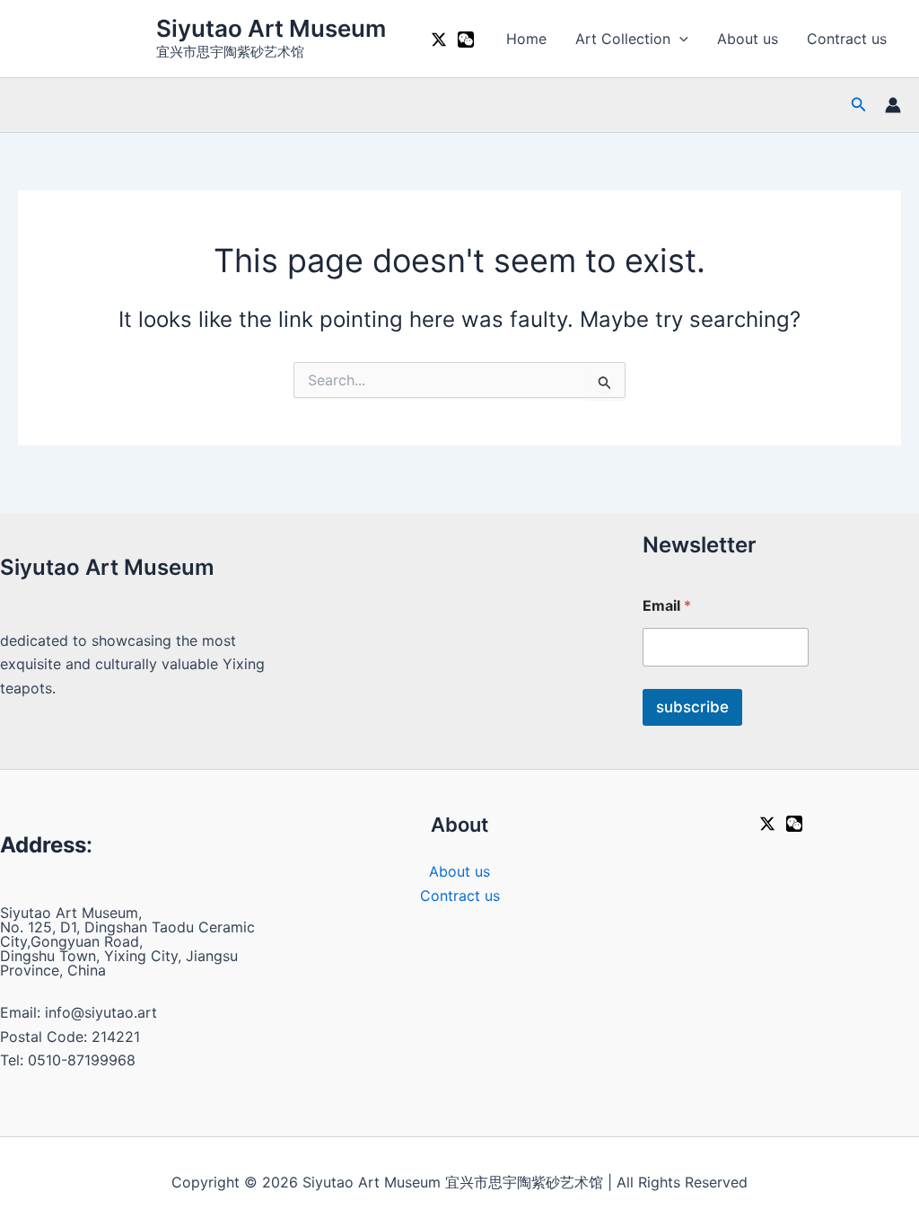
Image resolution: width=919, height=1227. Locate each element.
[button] (679, 39)
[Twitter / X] (439, 39)
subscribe (692, 707)
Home (526, 39)
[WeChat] (466, 39)
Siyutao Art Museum (271, 28)
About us (747, 39)
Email (667, 605)
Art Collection (622, 39)
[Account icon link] (893, 105)
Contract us (847, 39)
